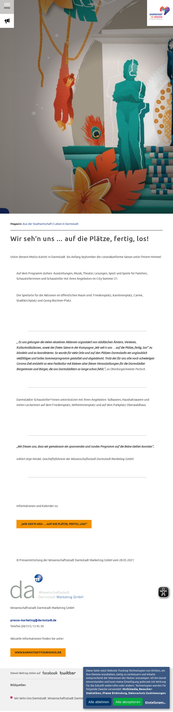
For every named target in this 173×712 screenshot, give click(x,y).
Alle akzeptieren (128, 702)
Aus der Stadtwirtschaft (37, 223)
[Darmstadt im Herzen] (160, 13)
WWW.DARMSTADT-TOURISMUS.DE (38, 652)
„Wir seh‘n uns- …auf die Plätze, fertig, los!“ (54, 524)
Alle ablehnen (98, 702)
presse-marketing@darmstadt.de (33, 620)
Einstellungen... (155, 702)
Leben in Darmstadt (66, 223)
